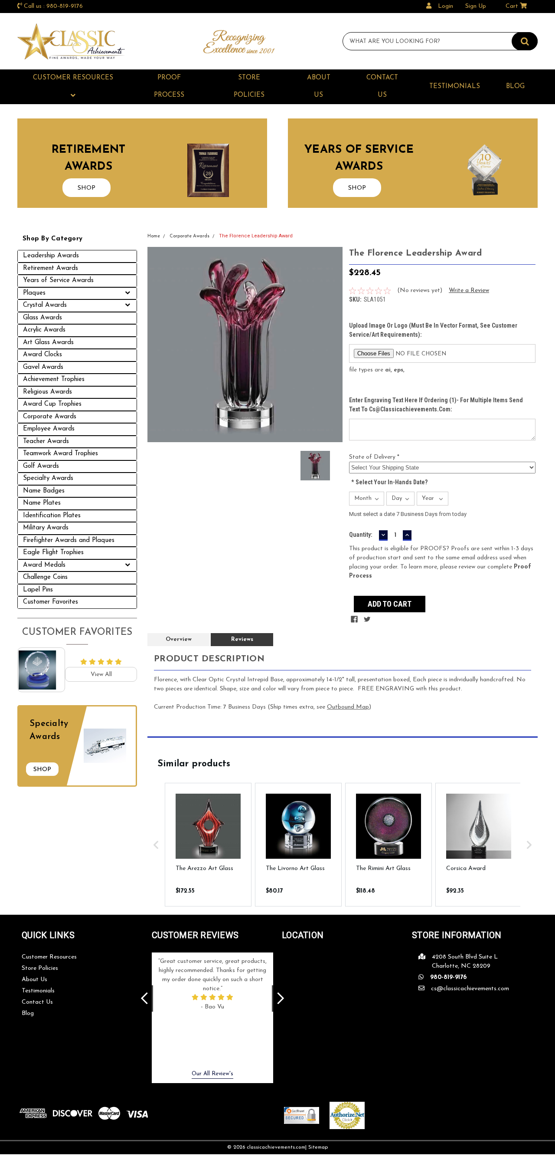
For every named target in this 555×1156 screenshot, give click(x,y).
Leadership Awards (51, 256)
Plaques (34, 293)
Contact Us (382, 87)
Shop (42, 769)
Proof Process (169, 87)
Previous (144, 998)
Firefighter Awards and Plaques (68, 540)
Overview (179, 639)
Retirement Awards (50, 268)
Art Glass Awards (48, 342)
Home (153, 236)
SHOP (86, 188)
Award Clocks (42, 354)
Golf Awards (41, 466)
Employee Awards (49, 429)
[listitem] (208, 844)
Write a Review (469, 290)
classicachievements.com (276, 1147)
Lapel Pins (38, 590)
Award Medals (44, 565)
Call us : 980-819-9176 (53, 6)
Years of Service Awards (58, 280)
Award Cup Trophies (52, 404)
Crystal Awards (45, 305)
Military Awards (46, 528)
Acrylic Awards (44, 330)
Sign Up (475, 6)
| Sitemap (316, 1147)
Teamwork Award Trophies (60, 453)
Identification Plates (52, 515)
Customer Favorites (50, 602)
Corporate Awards (49, 417)
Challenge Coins (45, 577)
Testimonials (454, 86)
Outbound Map (348, 707)
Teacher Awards (46, 441)
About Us (318, 87)
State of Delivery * (374, 457)
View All (101, 674)
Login (445, 6)
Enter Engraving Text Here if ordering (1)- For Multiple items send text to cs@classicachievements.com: (436, 405)
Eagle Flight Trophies (53, 552)
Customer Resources (73, 78)
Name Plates (42, 503)
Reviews (242, 639)
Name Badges (44, 491)
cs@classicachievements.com (470, 988)
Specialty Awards (48, 478)
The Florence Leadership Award (256, 236)
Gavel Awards (43, 367)
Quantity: (360, 534)
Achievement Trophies (54, 379)
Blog (515, 86)
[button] (156, 844)
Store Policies (249, 87)
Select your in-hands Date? (389, 482)
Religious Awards (47, 392)
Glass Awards (42, 318)
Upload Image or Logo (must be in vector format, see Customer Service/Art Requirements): (433, 330)
